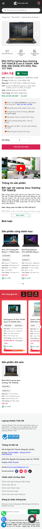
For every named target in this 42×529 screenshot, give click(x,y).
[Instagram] (25, 471)
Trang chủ (5, 17)
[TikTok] (30, 471)
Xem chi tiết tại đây (25, 104)
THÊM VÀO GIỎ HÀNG (21, 147)
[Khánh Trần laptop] (21, 3)
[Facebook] (16, 471)
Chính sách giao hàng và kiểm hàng (16, 482)
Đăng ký (34, 512)
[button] (18, 283)
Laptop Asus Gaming (30, 17)
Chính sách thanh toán (11, 488)
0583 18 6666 (13, 462)
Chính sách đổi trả (9, 485)
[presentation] (37, 33)
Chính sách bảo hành (10, 491)
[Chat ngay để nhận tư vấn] (3, 524)
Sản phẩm (16, 17)
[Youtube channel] (21, 471)
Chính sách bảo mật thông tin (13, 494)
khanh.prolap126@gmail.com (18, 467)
